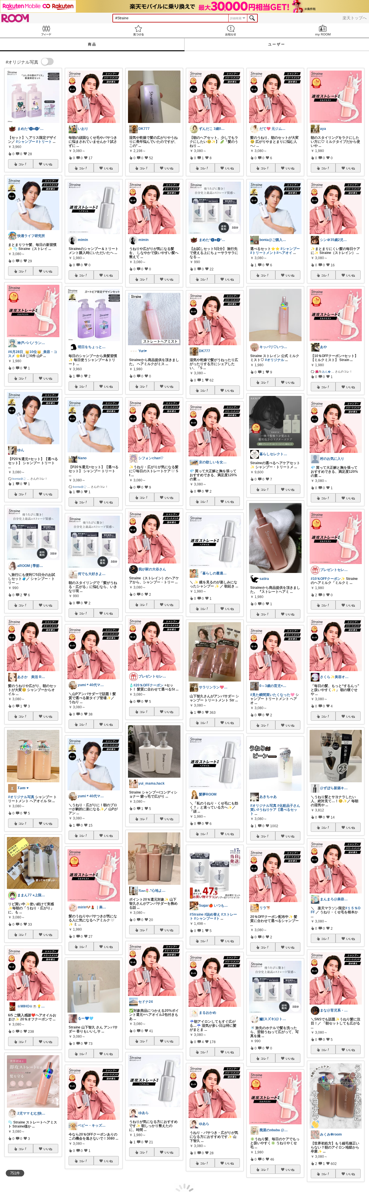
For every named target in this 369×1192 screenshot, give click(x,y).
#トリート (44, 142)
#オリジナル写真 (21, 797)
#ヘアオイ (284, 253)
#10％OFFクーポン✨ (328, 579)
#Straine (197, 914)
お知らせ (230, 30)
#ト (217, 918)
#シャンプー (25, 142)
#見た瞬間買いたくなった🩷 (272, 695)
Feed (46, 30)
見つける (138, 30)
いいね (48, 164)
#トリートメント (263, 253)
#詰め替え (212, 914)
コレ (21, 164)
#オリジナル (274, 360)
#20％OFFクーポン (148, 685)
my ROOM (323, 30)
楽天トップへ (354, 18)
